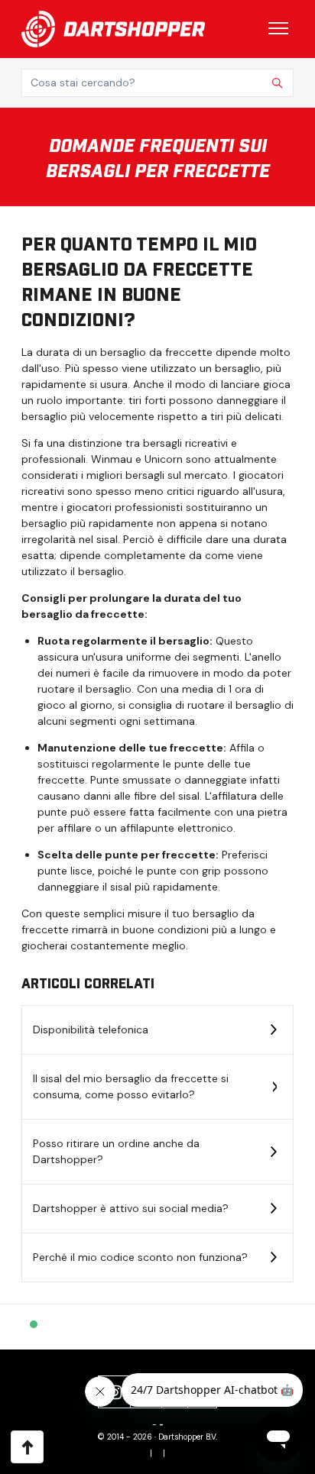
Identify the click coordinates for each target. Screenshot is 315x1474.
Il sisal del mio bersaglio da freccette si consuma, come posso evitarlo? (131, 1086)
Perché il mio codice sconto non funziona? (140, 1257)
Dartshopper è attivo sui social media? (131, 1208)
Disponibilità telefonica (90, 1029)
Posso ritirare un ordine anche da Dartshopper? (116, 1151)
